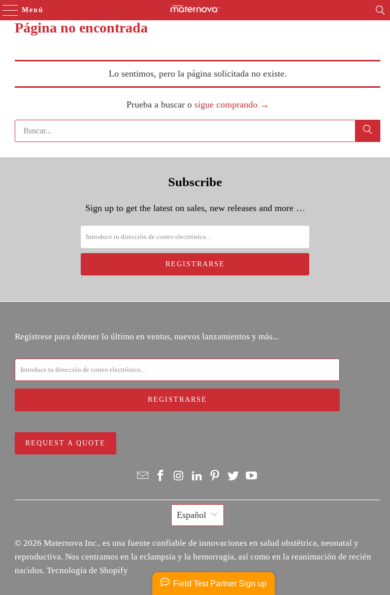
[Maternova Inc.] (195, 10)
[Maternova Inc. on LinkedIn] (197, 476)
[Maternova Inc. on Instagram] (179, 476)
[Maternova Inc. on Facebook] (161, 476)
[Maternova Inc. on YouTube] (251, 476)
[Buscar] (380, 10)
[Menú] (5, 10)
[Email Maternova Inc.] (142, 476)
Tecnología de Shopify (87, 570)
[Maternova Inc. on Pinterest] (215, 476)
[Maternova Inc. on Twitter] (233, 476)
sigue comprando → (231, 104)
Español (191, 515)
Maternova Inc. (71, 543)
